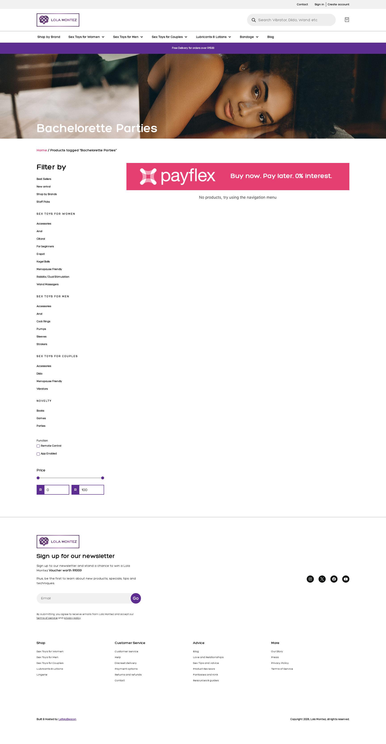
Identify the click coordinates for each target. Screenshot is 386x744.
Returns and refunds (128, 674)
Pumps (41, 329)
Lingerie (42, 674)
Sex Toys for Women (56, 213)
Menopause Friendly (49, 269)
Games (41, 418)
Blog (196, 651)
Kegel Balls (43, 261)
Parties (41, 425)
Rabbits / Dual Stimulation (53, 276)
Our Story (277, 651)
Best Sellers (44, 179)
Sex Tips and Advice (206, 663)
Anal (39, 231)
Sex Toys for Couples (57, 356)
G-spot (41, 254)
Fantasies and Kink (205, 674)
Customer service (126, 651)
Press (275, 657)
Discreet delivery (126, 663)
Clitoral (41, 238)
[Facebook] (334, 579)
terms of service (47, 618)
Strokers (42, 344)
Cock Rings (43, 321)
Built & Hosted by (56, 719)
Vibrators (42, 388)
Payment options (126, 668)
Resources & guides (206, 680)
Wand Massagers (48, 284)
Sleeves (41, 336)
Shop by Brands (47, 194)
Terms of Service (282, 668)
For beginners (45, 246)
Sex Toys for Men (53, 296)
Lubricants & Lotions (50, 668)
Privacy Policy (280, 663)
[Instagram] (310, 579)
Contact (120, 680)
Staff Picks (43, 201)
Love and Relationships (208, 657)
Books (40, 410)
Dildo (39, 373)
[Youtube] (345, 579)
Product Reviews (204, 668)
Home (42, 150)
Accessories (44, 223)
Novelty (44, 400)
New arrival (43, 186)
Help (118, 657)
